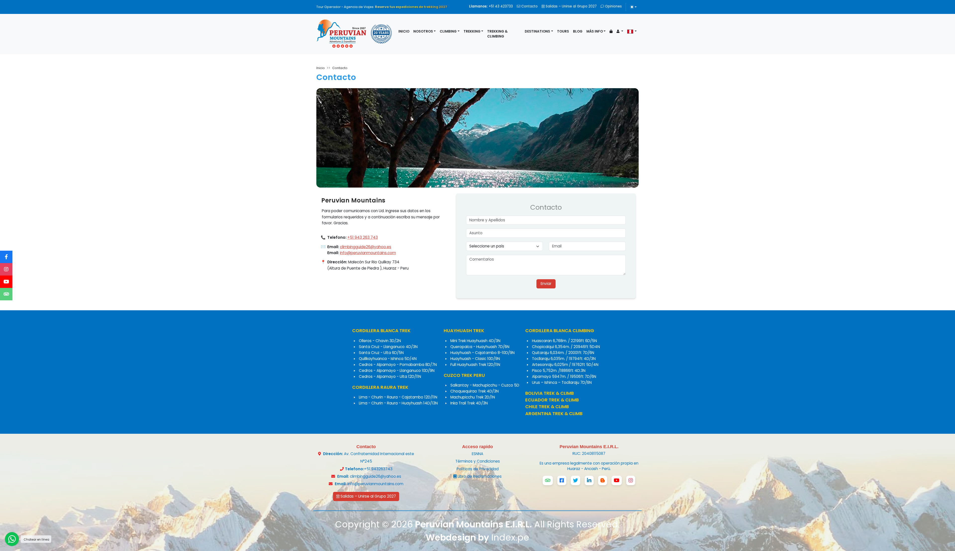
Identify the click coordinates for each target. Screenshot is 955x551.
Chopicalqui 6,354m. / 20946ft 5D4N (566, 346)
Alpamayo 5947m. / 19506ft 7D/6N (564, 376)
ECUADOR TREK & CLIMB (552, 400)
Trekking (472, 31)
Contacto (529, 6)
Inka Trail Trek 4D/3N (469, 403)
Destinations (537, 31)
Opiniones (613, 6)
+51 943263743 (378, 469)
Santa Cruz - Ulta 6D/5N (381, 352)
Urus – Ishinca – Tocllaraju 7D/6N (562, 382)
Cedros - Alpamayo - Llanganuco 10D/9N (396, 370)
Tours (563, 31)
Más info (594, 31)
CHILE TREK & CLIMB (547, 406)
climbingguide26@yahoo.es (365, 246)
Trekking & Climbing (497, 34)
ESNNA (477, 453)
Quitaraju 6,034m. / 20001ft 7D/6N (563, 352)
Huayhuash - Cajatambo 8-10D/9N (482, 352)
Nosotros (423, 31)
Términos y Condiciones (477, 461)
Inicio (403, 31)
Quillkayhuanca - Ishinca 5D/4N (388, 358)
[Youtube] (6, 282)
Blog (577, 31)
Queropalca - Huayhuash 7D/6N (479, 346)
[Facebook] (6, 257)
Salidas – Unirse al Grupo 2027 (571, 6)
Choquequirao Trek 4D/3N (474, 391)
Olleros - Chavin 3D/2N (380, 340)
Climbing (448, 31)
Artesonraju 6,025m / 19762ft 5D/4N (565, 364)
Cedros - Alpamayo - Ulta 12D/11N (390, 376)
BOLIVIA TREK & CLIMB (549, 393)
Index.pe (510, 537)
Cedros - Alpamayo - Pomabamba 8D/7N (398, 364)
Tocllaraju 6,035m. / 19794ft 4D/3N (564, 358)
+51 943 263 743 (362, 237)
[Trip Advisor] (6, 294)
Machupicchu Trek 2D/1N (472, 397)
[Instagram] (6, 269)
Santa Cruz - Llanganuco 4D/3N (388, 346)
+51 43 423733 (491, 6)
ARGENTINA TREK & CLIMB (553, 413)
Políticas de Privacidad (478, 469)
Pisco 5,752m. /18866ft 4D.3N (558, 370)
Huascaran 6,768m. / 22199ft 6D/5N (564, 340)
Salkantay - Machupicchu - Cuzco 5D (484, 385)
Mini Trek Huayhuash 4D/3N (475, 340)
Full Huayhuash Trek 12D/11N (475, 364)
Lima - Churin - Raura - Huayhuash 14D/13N (398, 403)
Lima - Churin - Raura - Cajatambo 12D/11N (398, 397)
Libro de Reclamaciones (479, 476)
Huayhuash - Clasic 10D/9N (475, 358)
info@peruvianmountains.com (368, 252)
